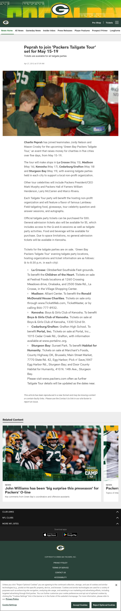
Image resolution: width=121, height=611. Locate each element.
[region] (60, 595)
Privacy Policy (60, 563)
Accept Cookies (80, 605)
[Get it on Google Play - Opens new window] (70, 536)
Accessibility (60, 577)
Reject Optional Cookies (104, 605)
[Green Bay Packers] (60, 548)
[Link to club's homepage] (5, 21)
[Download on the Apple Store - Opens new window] (49, 534)
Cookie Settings (9, 605)
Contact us (60, 572)
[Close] (116, 585)
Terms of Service (60, 568)
